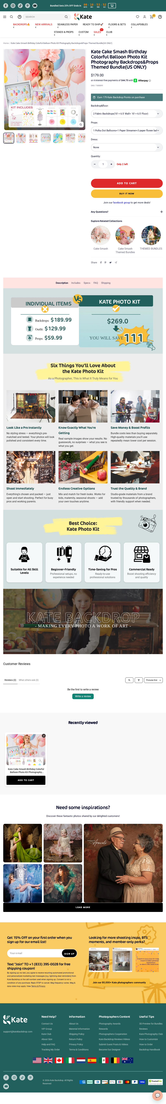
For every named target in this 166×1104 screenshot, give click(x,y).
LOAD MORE (83, 907)
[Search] (11, 16)
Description (62, 282)
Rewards (103, 1029)
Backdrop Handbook (149, 1049)
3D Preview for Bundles (150, 1023)
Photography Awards (109, 1023)
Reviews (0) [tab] (10, 680)
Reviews (143, 1029)
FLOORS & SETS (117, 24)
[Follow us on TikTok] (20, 5)
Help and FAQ (48, 1044)
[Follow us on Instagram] (13, 5)
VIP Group (47, 1029)
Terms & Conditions (79, 1049)
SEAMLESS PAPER (67, 24)
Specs (87, 282)
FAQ (96, 282)
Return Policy (75, 1039)
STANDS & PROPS (63, 32)
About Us (73, 1023)
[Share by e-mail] (116, 263)
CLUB (109, 32)
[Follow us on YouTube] (34, 5)
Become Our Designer (109, 1049)
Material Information (79, 1029)
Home (6, 43)
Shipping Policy (76, 1034)
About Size (47, 1039)
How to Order (146, 1044)
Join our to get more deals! (126, 202)
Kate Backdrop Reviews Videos (114, 1039)
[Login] (144, 16)
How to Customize (148, 1039)
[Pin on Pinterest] (105, 262)
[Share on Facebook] (101, 262)
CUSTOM (84, 32)
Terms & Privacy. (38, 986)
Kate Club (46, 1034)
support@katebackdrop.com (17, 1031)
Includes (75, 282)
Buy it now (126, 193)
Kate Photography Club (151, 1034)
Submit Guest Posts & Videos (113, 1044)
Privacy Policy (76, 1044)
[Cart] (151, 16)
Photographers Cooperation (113, 1034)
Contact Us (47, 1023)
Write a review (83, 696)
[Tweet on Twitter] (110, 262)
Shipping (105, 282)
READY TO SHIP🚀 (93, 24)
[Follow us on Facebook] (5, 5)
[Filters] (139, 680)
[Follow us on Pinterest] (27, 5)
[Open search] (129, 680)
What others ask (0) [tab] (29, 680)
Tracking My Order (51, 1049)
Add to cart (26, 780)
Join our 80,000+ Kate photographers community (119, 982)
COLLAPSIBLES (139, 24)
